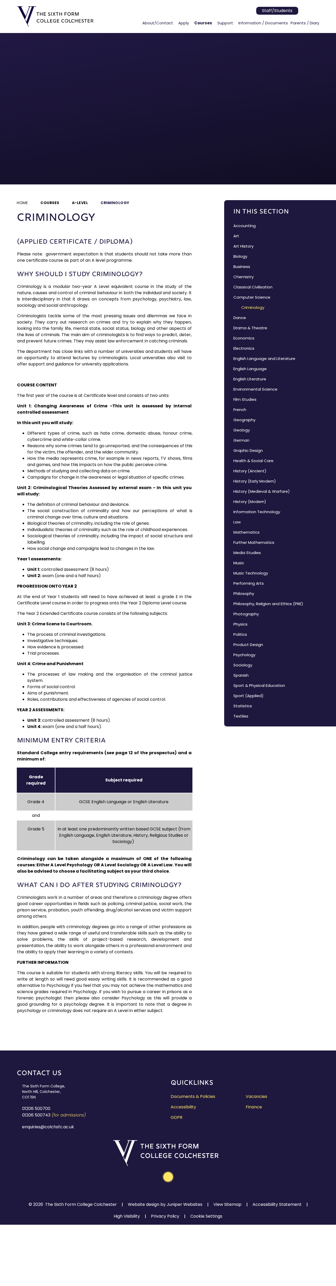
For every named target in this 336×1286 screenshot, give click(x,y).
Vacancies (256, 1096)
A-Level (80, 202)
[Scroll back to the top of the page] (168, 1177)
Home (22, 202)
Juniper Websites (184, 1204)
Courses (49, 202)
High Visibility (127, 1216)
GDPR (176, 1117)
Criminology (115, 202)
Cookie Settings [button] (206, 1216)
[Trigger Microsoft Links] (305, 11)
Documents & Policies (193, 1096)
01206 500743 (36, 1115)
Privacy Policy (165, 1216)
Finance (254, 1107)
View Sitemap (227, 1204)
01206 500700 (36, 1109)
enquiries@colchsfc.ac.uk (48, 1127)
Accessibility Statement (277, 1204)
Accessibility (183, 1107)
